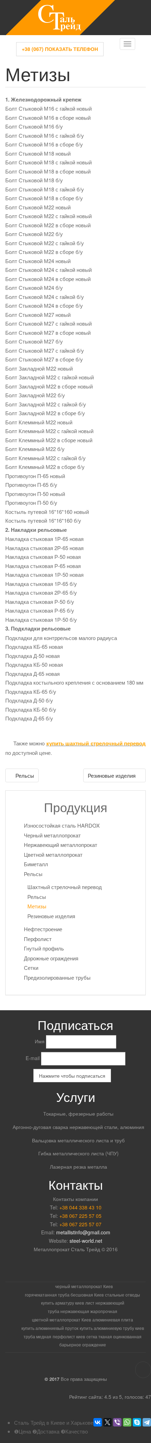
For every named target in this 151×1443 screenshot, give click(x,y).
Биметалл (36, 864)
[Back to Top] (143, 1370)
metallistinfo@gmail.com (83, 1232)
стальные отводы (122, 1295)
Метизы (36, 906)
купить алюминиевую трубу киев (112, 1328)
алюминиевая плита (112, 1320)
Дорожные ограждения (51, 958)
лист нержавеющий (104, 1303)
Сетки (31, 967)
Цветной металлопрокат (53, 854)
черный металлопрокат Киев (84, 1286)
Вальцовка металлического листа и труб (78, 1140)
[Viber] (117, 1422)
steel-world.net (86, 1240)
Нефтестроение (43, 929)
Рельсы (24, 775)
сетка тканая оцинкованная (114, 1336)
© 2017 (52, 1379)
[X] (107, 1422)
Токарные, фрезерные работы (78, 1113)
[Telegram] (147, 1422)
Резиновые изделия (112, 775)
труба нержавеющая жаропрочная (82, 1311)
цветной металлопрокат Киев (61, 1320)
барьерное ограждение (82, 1344)
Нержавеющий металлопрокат (60, 844)
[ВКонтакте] (97, 1422)
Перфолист (38, 938)
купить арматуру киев (62, 1303)
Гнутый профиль (44, 948)
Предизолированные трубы (57, 977)
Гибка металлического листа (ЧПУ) (78, 1153)
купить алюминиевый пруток (49, 1328)
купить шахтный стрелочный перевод (96, 743)
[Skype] (137, 1422)
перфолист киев (69, 1336)
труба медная (37, 1336)
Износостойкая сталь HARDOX (62, 825)
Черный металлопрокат (52, 835)
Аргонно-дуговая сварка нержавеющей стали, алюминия (78, 1126)
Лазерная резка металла (78, 1166)
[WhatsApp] (127, 1422)
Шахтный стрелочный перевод (64, 886)
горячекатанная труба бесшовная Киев (64, 1295)
